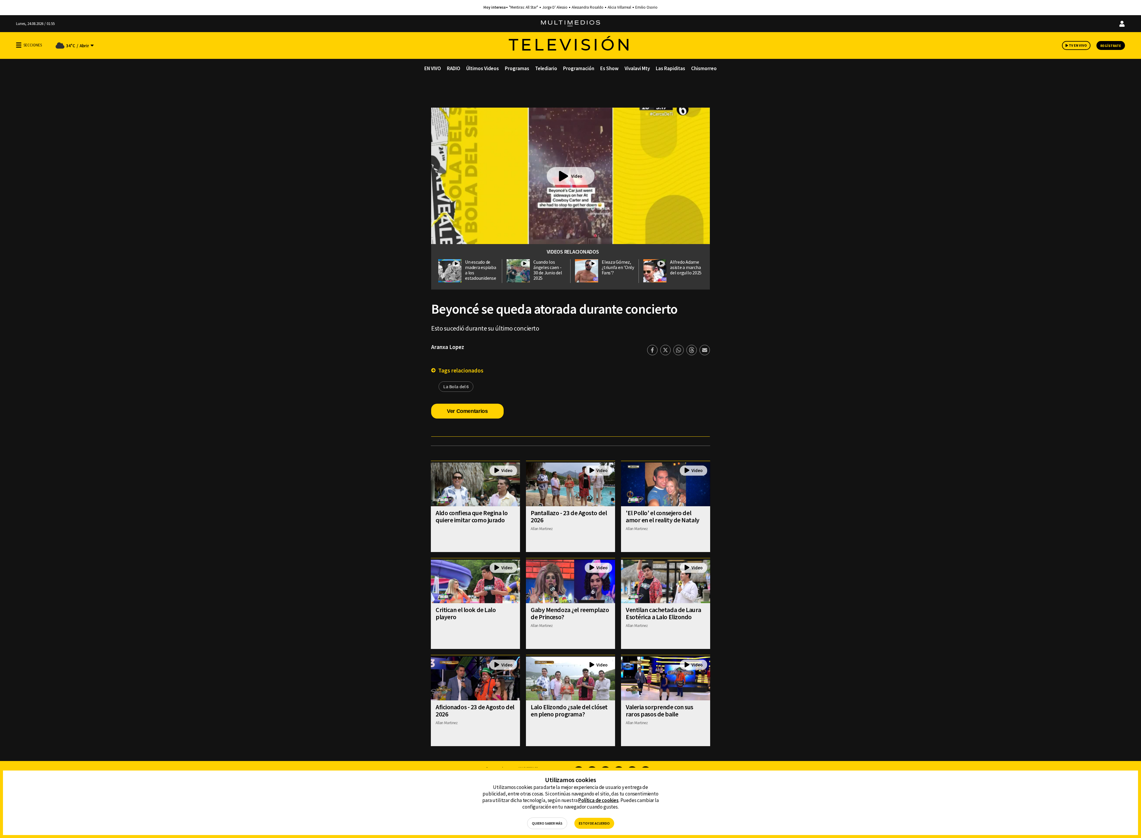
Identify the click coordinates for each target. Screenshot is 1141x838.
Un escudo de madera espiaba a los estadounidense (480, 270)
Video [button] (576, 176)
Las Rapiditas (670, 68)
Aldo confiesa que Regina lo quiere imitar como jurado (472, 516)
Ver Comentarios (467, 411)
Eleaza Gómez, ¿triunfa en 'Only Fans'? (618, 267)
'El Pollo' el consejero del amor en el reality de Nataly (662, 516)
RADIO (453, 68)
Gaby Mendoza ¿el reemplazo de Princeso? (570, 613)
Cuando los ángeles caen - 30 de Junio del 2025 (547, 270)
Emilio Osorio (646, 7)
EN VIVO (432, 68)
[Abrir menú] (18, 45)
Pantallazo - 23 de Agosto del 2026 (569, 516)
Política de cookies (598, 800)
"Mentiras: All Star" (523, 7)
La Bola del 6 (456, 386)
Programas (517, 68)
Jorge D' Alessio (555, 7)
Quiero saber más (547, 823)
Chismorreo (704, 68)
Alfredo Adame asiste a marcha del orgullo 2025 (686, 267)
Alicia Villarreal (619, 7)
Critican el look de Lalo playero (466, 613)
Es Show (609, 68)
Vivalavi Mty (637, 68)
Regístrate (1110, 45)
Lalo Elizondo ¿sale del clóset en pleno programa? (569, 710)
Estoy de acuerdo (594, 823)
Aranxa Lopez (447, 346)
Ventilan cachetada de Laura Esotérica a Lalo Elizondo (663, 613)
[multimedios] (570, 23)
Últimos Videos (482, 68)
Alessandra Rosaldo (587, 7)
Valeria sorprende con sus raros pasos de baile (659, 710)
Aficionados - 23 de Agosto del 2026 (475, 710)
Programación (578, 68)
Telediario (546, 68)
